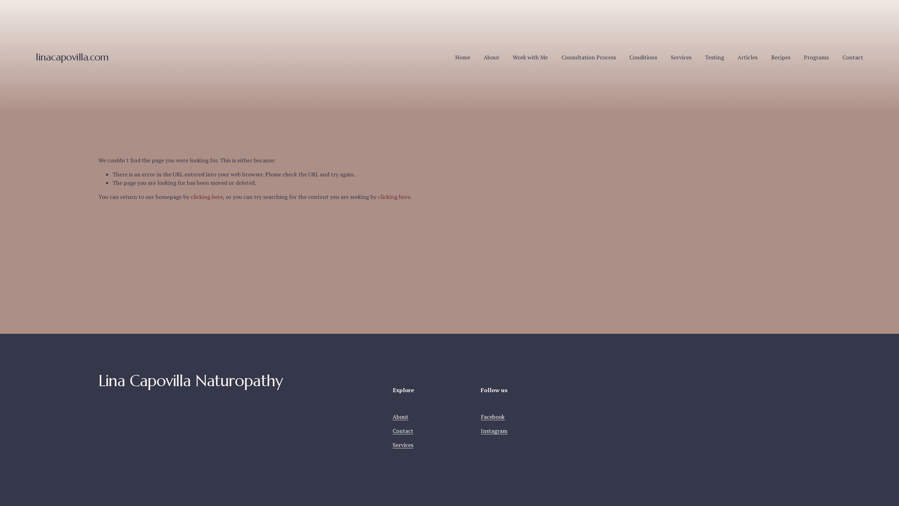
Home (462, 57)
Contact (852, 57)
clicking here (207, 197)
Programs (816, 57)
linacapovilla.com (72, 57)
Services (681, 57)
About (491, 57)
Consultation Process (589, 57)
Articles (747, 57)
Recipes (780, 57)
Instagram (494, 431)
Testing (714, 57)
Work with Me (530, 57)
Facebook (493, 417)
